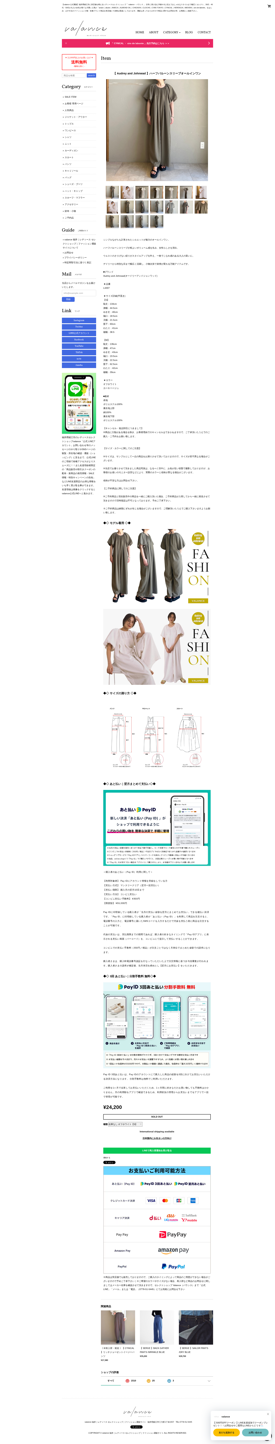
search (91, 75)
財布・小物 (70, 211)
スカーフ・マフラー (75, 197)
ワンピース (70, 130)
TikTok (79, 352)
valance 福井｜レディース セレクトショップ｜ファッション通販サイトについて (79, 243)
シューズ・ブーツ (74, 184)
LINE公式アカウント (79, 333)
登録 (68, 299)
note (79, 358)
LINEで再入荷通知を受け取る (157, 1150)
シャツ (68, 137)
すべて (111, 1380)
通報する (106, 1158)
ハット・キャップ (74, 191)
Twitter (79, 326)
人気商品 (69, 110)
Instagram (79, 320)
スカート (69, 157)
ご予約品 (69, 217)
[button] (172, 33)
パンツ (68, 164)
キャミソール (71, 170)
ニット (68, 144)
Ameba (79, 365)
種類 (105, 1124)
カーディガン (71, 150)
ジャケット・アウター (76, 117)
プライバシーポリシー (75, 257)
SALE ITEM (70, 97)
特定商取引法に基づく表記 (77, 262)
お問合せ (68, 252)
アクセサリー (71, 204)
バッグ (68, 177)
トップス (69, 123)
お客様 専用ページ (74, 103)
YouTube (79, 346)
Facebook (79, 339)
